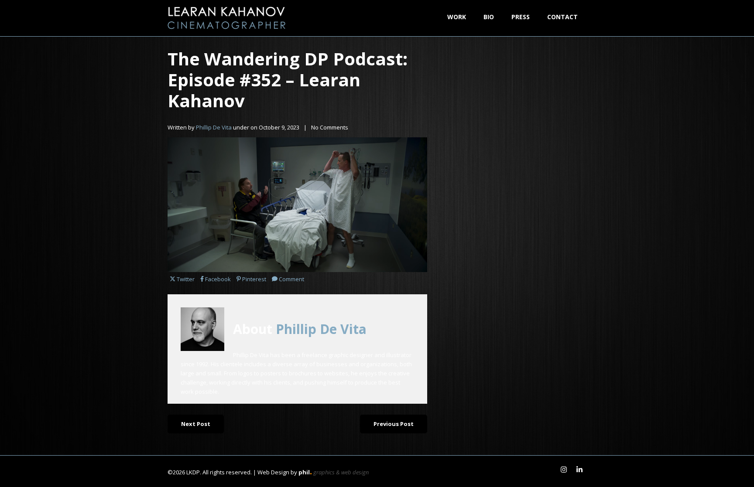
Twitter (185, 279)
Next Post (195, 424)
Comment (291, 279)
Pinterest (254, 279)
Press (520, 17)
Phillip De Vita (214, 127)
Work (456, 17)
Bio (488, 17)
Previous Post (394, 424)
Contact (562, 17)
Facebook (218, 279)
